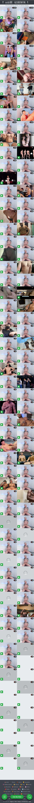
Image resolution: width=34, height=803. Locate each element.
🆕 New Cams (25, 789)
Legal (30, 801)
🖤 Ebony (12, 782)
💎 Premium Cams (25, 791)
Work (16, 801)
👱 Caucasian (26, 782)
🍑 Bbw (22, 787)
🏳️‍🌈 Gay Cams (7, 791)
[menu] (4, 797)
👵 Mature (16, 784)
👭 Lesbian (14, 789)
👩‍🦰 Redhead (15, 787)
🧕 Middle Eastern (7, 784)
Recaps (19, 801)
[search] (29, 797)
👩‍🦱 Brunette (7, 787)
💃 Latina (19, 782)
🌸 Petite (27, 787)
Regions (12, 801)
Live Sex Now (17, 797)
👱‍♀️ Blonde (28, 784)
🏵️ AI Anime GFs (25, 794)
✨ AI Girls (16, 794)
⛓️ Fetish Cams (9, 794)
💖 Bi (19, 789)
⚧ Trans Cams (16, 791)
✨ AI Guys (7, 796)
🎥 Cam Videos (25, 796)
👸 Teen (22, 784)
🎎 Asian (6, 782)
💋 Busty (7, 789)
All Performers (25, 801)
